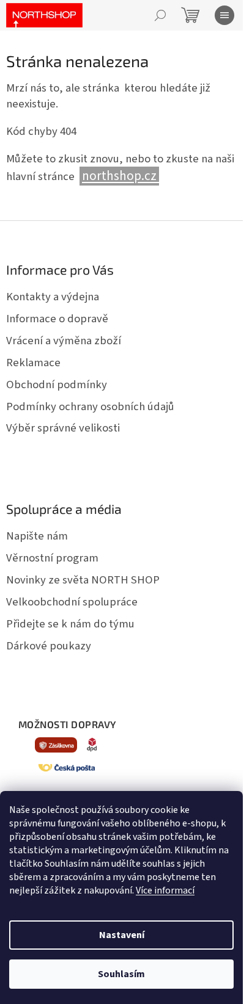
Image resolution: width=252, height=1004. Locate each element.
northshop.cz (120, 176)
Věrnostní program (52, 558)
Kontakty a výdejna (52, 297)
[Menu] (224, 15)
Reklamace (33, 362)
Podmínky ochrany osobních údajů (90, 406)
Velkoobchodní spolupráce (72, 602)
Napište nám (37, 536)
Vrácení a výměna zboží (63, 341)
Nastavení (121, 935)
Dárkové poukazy (48, 646)
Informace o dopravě (57, 319)
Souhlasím (121, 974)
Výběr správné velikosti (63, 428)
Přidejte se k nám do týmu (70, 624)
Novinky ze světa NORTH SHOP (83, 580)
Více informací (165, 890)
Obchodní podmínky (56, 384)
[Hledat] (160, 15)
